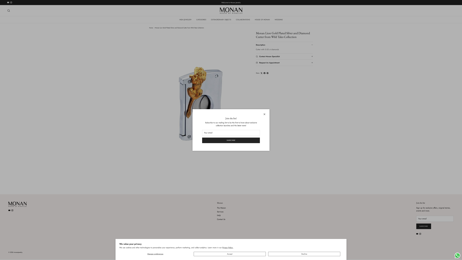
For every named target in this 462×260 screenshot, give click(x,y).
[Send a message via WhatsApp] (457, 255)
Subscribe (231, 140)
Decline (304, 254)
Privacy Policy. (227, 247)
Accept (229, 254)
